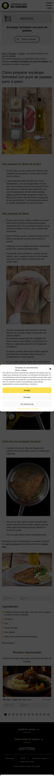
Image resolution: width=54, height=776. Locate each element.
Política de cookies (23, 408)
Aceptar (27, 390)
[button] (50, 369)
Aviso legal (34, 408)
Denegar (27, 397)
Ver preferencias (27, 404)
